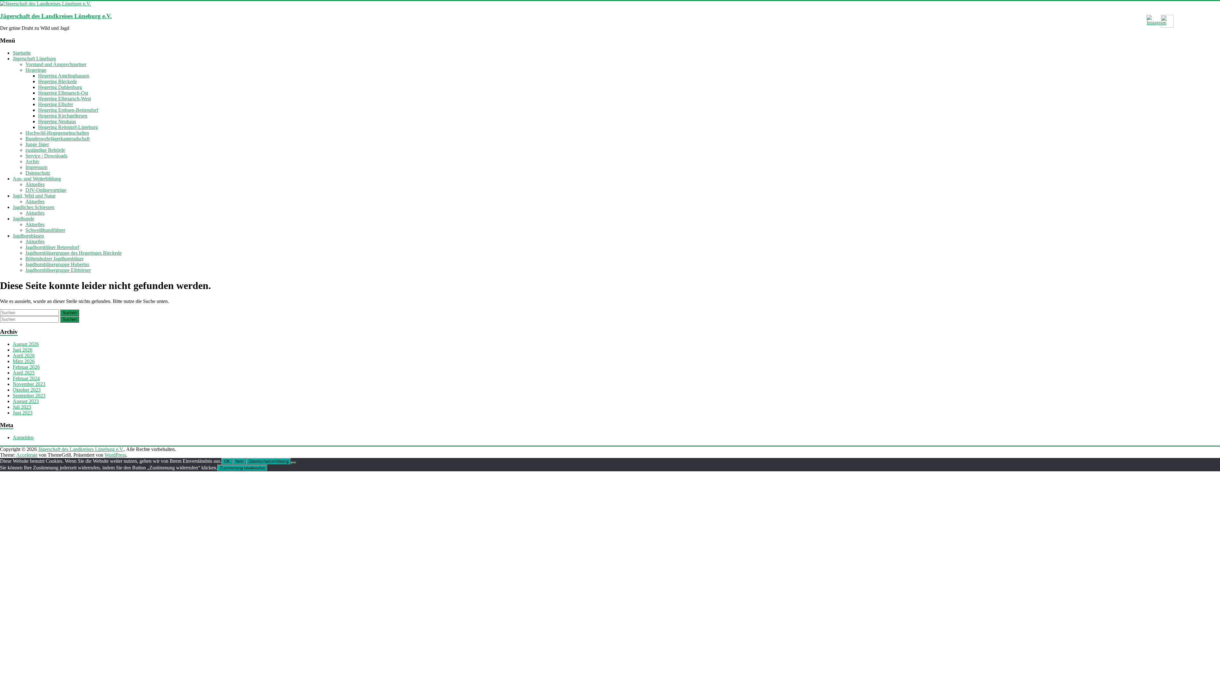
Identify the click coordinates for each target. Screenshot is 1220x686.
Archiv (32, 161)
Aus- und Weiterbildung (37, 178)
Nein (239, 461)
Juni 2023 (22, 412)
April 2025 (24, 372)
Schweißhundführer (45, 230)
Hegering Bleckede (57, 81)
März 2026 (24, 361)
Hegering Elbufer (55, 104)
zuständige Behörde (45, 150)
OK (227, 461)
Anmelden (23, 437)
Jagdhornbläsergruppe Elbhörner (58, 270)
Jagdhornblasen (28, 236)
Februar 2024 (26, 378)
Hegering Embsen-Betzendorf (68, 110)
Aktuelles (34, 184)
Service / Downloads (46, 155)
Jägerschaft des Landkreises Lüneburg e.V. (56, 16)
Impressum (36, 167)
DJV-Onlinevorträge (45, 190)
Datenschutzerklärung (268, 461)
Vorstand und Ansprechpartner (55, 64)
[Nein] (293, 463)
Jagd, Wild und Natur (34, 195)
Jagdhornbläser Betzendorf (52, 247)
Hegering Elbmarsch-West (64, 98)
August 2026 (26, 344)
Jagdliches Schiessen (33, 207)
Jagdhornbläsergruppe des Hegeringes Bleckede (73, 253)
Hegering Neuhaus (57, 121)
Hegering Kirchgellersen (62, 115)
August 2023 (26, 401)
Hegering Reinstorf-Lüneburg (68, 127)
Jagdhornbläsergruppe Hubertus (57, 264)
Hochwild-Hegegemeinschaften (57, 133)
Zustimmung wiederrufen (242, 468)
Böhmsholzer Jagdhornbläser (54, 258)
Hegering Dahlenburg (60, 87)
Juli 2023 (22, 407)
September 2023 (29, 395)
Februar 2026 (26, 367)
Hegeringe (35, 70)
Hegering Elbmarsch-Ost (63, 93)
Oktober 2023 (27, 390)
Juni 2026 (22, 350)
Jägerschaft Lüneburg (34, 58)
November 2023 (29, 384)
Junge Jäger (37, 144)
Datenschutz (37, 173)
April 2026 (24, 355)
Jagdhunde (23, 218)
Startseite (22, 53)
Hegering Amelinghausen (63, 75)
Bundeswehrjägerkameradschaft (57, 138)
